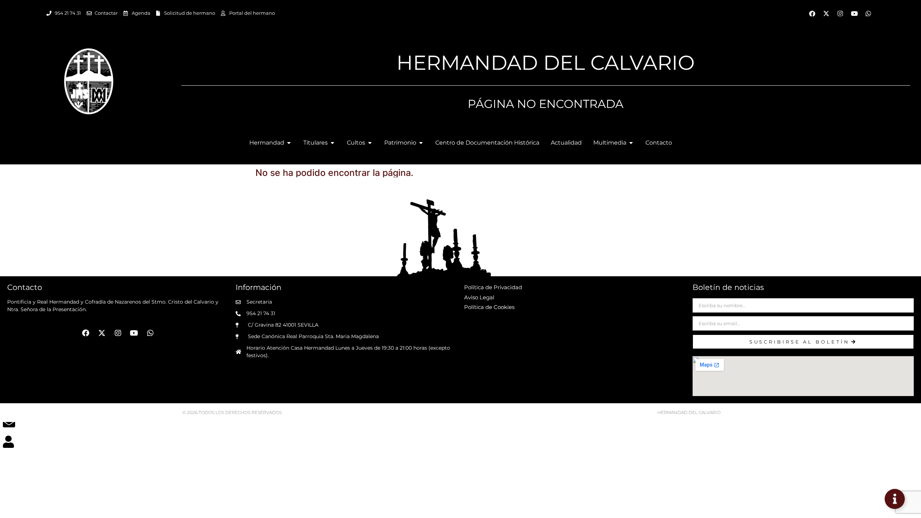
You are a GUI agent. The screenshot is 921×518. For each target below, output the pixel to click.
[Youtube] (854, 13)
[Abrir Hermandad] (289, 142)
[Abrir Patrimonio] (421, 142)
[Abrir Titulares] (332, 142)
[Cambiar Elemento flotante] (895, 499)
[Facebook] (812, 13)
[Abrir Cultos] (370, 142)
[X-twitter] (826, 13)
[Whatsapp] (868, 13)
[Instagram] (840, 13)
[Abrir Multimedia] (631, 142)
